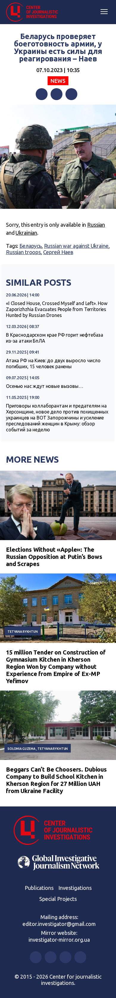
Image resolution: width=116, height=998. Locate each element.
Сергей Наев (58, 252)
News (58, 81)
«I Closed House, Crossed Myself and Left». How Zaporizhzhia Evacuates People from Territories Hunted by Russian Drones (56, 309)
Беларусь (30, 246)
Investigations (75, 888)
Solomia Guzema (21, 748)
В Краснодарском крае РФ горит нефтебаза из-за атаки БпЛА (54, 337)
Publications (39, 888)
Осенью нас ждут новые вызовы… (44, 386)
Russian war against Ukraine (76, 246)
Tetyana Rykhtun (22, 631)
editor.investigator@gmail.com (59, 924)
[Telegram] (71, 94)
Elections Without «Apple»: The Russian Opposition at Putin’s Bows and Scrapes (54, 556)
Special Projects (58, 899)
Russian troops (23, 252)
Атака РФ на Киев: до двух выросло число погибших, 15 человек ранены (53, 363)
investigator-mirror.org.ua (59, 940)
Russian (96, 225)
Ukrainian (26, 233)
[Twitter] (56, 94)
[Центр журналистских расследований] (34, 12)
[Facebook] (42, 94)
